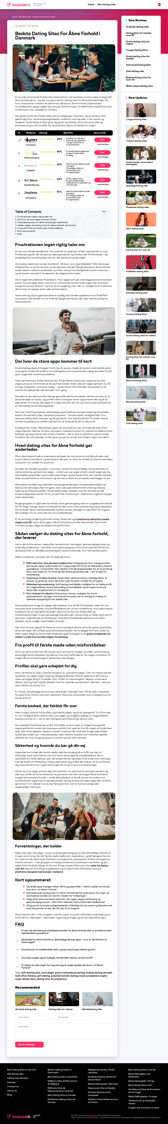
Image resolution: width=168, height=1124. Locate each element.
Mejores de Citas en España (101, 1088)
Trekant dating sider (136, 141)
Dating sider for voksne (60, 1009)
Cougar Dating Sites (137, 50)
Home (91, 4)
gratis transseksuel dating (70, 973)
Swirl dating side (135, 71)
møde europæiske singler (93, 976)
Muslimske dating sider (137, 207)
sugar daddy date (25, 979)
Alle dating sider (106, 4)
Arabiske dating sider (137, 27)
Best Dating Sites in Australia (62, 1077)
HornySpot (31, 145)
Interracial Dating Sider (138, 65)
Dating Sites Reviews (17, 1078)
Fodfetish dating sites (137, 272)
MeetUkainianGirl (30, 158)
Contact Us (13, 1087)
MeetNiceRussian (30, 185)
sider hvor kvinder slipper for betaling (47, 637)
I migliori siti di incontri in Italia (143, 1108)
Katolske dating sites (137, 293)
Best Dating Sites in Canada (62, 1095)
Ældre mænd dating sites (139, 86)
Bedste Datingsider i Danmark (103, 1084)
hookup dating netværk (99, 973)
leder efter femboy (25, 976)
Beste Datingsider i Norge (141, 1081)
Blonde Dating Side (92, 1009)
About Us (12, 1091)
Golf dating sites (134, 423)
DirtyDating (31, 198)
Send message (27, 1044)
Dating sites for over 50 (138, 250)
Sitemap (11, 1082)
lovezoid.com (92, 1115)
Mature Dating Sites (136, 381)
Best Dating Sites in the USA (21, 1070)
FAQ (19, 234)
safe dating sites (30, 973)
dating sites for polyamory (52, 979)
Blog (9, 1095)
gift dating (43, 976)
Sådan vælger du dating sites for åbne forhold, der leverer (47, 225)
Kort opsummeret (26, 231)
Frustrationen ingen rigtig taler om (34, 217)
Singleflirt (31, 170)
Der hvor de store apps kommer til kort (36, 220)
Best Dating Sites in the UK (142, 1070)
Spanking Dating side (137, 186)
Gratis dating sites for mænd (141, 336)
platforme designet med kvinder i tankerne (39, 872)
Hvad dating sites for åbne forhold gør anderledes (42, 223)
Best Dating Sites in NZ (140, 1085)
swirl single (47, 973)
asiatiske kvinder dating (64, 976)
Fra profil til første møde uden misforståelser (40, 228)
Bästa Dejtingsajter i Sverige (142, 1097)
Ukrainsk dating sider (26, 1009)
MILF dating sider (135, 229)
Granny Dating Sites (136, 314)
